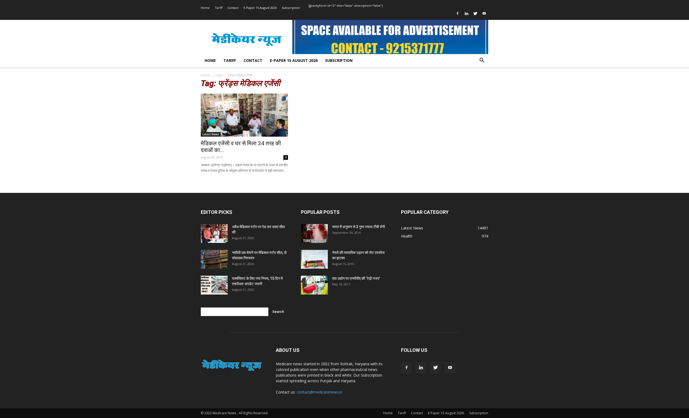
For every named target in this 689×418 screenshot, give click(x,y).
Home (205, 8)
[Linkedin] (466, 13)
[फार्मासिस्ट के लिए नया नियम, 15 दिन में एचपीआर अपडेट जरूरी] (214, 285)
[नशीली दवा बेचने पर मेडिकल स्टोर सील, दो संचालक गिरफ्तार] (214, 259)
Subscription (291, 8)
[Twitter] (475, 13)
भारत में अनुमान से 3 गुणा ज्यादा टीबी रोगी (358, 227)
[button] (481, 60)
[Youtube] (484, 13)
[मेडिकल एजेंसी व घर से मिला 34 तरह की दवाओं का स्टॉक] (244, 115)
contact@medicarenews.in (319, 392)
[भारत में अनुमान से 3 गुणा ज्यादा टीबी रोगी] (314, 233)
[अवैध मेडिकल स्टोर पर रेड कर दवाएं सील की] (214, 233)
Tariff (218, 8)
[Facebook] (458, 13)
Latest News (210, 134)
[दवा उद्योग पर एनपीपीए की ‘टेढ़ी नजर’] (314, 285)
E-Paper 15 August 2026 (260, 8)
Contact (232, 8)
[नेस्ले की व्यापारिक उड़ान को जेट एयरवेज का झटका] (314, 259)
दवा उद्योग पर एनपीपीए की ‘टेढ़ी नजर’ (356, 278)
